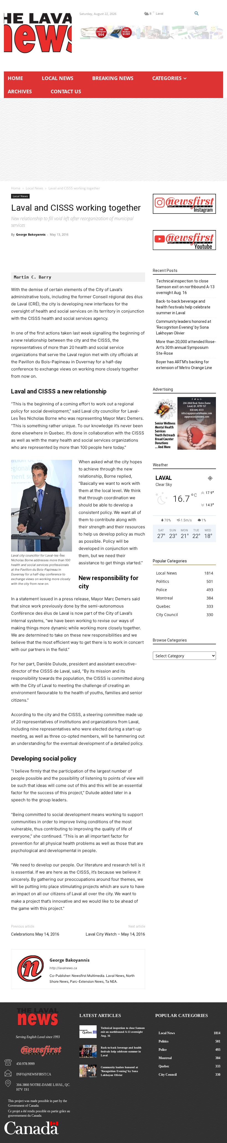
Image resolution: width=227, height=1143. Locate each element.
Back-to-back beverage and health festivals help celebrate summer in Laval (183, 307)
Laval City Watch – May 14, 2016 (115, 934)
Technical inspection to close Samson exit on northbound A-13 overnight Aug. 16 (185, 287)
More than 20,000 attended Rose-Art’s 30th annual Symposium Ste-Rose (186, 347)
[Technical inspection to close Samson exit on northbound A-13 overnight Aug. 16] (87, 1031)
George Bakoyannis (30, 234)
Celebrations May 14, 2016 (35, 934)
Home (15, 188)
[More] (107, 256)
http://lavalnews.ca (63, 968)
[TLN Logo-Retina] (38, 33)
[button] (196, 13)
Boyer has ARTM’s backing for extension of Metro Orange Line (184, 365)
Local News (34, 188)
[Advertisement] (113, 139)
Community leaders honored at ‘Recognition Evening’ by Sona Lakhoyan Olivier (183, 327)
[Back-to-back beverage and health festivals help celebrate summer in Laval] (87, 1051)
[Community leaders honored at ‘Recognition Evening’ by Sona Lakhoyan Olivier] (87, 1071)
